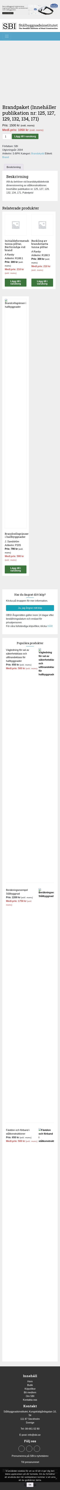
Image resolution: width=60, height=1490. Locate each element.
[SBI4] (30, 9)
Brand (5, 157)
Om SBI (30, 1396)
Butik (30, 1385)
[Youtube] (37, 1449)
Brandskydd (37, 153)
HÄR (50, 626)
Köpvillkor (30, 1388)
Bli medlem (30, 1392)
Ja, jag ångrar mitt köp (30, 608)
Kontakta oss (30, 1400)
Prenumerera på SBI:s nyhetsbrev (30, 1456)
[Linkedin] (29, 1449)
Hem (30, 1381)
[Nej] (56, 1478)
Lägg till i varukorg (25, 136)
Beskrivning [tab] (14, 167)
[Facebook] (21, 1449)
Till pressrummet (30, 1462)
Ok (30, 1484)
